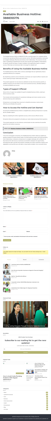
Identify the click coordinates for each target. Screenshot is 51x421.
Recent (24, 259)
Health (5, 403)
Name (4, 226)
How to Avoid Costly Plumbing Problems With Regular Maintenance (12, 377)
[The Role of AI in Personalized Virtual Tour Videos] (30, 378)
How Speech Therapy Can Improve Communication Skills (41, 371)
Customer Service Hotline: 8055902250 (20, 264)
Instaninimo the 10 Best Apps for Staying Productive (24, 197)
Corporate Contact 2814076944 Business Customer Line (25, 282)
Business (6, 398)
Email (4, 231)
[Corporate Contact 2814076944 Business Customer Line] (6, 283)
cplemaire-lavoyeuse (8, 394)
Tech (5, 396)
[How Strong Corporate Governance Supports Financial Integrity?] (6, 272)
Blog (5, 407)
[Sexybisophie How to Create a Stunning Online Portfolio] (10, 191)
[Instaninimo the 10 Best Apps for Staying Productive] (25, 191)
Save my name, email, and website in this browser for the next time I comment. (21, 236)
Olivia (6, 21)
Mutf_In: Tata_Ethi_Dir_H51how (18, 276)
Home (5, 8)
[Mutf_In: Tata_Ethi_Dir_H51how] (6, 278)
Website (28, 231)
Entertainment (7, 405)
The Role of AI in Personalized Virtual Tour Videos (41, 377)
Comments (41, 259)
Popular (9, 259)
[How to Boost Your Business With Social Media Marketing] (30, 365)
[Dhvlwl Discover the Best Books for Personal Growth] (41, 191)
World (8, 8)
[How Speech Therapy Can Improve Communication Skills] (30, 371)
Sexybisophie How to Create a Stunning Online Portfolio (9, 197)
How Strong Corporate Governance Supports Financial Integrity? (27, 270)
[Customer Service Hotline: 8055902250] (6, 266)
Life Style (6, 409)
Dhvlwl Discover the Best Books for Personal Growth (41, 196)
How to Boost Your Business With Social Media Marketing (40, 365)
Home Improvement (8, 400)
